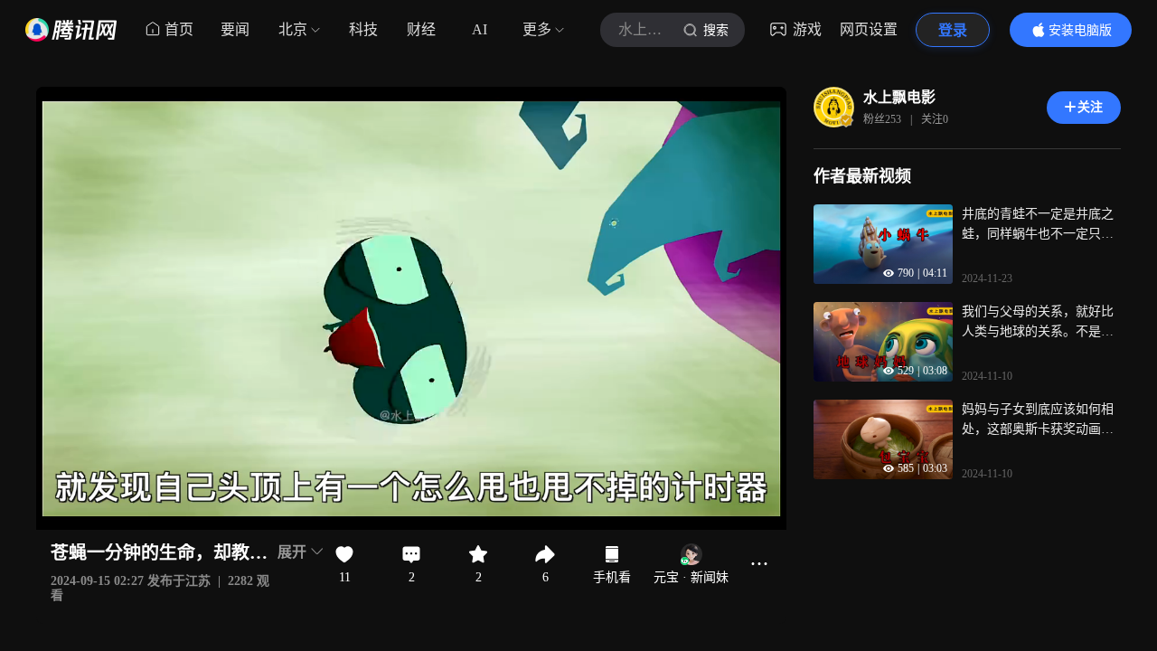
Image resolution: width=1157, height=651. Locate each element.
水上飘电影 (899, 97)
